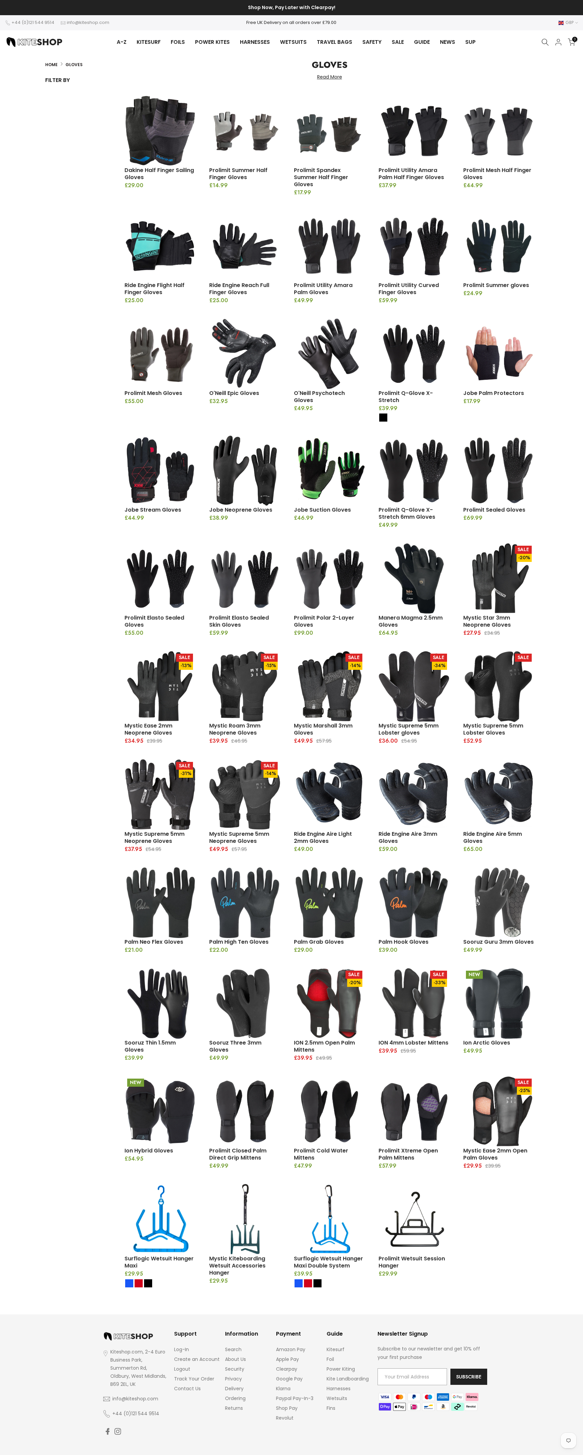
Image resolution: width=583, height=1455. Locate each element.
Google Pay (289, 1378)
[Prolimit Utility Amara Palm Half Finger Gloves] (414, 131)
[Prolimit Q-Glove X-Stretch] (414, 354)
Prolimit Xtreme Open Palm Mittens (408, 1154)
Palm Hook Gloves (403, 941)
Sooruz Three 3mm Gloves (235, 1046)
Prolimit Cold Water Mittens (321, 1154)
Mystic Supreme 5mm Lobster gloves (409, 729)
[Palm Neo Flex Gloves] (160, 902)
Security (234, 1369)
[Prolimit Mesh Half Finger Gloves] (498, 131)
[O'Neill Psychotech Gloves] (329, 354)
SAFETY (372, 42)
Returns (234, 1408)
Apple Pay (287, 1359)
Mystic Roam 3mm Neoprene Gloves (234, 729)
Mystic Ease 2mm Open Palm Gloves (495, 1154)
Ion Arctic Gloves (486, 1042)
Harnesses (339, 1388)
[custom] (107, 1431)
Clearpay (286, 1369)
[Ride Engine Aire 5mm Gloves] (498, 794)
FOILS (178, 42)
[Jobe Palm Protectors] (498, 354)
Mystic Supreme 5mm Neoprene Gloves (154, 837)
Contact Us (187, 1388)
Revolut (285, 1418)
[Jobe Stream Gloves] (160, 470)
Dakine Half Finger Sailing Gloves (159, 174)
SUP (470, 42)
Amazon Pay (290, 1349)
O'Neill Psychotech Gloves (319, 397)
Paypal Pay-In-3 (294, 1398)
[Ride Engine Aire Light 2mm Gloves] (329, 794)
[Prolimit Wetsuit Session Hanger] (414, 1219)
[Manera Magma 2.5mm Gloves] (414, 578)
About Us (235, 1359)
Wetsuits (337, 1398)
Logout (182, 1369)
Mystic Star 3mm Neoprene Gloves (487, 621)
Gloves (74, 64)
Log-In (181, 1349)
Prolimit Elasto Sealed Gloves (154, 621)
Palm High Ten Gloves (239, 941)
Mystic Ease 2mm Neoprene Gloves (148, 729)
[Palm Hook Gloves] (414, 902)
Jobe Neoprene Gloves (240, 509)
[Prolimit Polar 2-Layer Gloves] (329, 578)
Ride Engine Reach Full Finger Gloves (239, 289)
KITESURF (149, 42)
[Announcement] (291, 8)
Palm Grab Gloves (319, 941)
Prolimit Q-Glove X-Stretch (406, 397)
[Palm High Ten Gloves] (244, 902)
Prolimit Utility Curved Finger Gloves (409, 289)
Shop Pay (287, 1408)
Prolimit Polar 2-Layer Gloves (324, 621)
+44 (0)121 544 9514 (32, 22)
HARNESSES (255, 42)
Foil (330, 1359)
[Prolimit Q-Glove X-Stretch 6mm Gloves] (414, 470)
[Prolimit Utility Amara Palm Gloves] (329, 246)
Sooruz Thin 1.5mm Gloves (150, 1046)
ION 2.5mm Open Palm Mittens (324, 1046)
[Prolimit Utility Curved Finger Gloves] (414, 246)
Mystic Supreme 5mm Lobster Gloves (493, 729)
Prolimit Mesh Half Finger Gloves (497, 174)
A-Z (122, 42)
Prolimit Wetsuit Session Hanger (412, 1262)
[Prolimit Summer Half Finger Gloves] (244, 131)
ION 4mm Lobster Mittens (413, 1042)
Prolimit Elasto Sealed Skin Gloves (239, 621)
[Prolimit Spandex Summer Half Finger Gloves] (329, 131)
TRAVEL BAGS (334, 42)
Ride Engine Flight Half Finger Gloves (154, 289)
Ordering (235, 1398)
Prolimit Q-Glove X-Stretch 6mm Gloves (407, 513)
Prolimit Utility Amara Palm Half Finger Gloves (411, 174)
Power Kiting (341, 1369)
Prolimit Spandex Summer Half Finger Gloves (321, 177)
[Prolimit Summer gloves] (498, 246)
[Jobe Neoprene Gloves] (244, 470)
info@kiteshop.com (88, 22)
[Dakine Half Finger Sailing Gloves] (160, 131)
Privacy (233, 1378)
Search (233, 1349)
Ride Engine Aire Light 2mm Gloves (323, 837)
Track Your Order (194, 1378)
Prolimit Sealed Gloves (494, 509)
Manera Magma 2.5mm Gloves (411, 621)
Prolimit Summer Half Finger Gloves (238, 174)
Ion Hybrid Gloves (148, 1150)
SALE (398, 42)
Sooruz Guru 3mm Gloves (498, 941)
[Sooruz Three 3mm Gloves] (244, 1003)
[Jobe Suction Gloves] (329, 470)
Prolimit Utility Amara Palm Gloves (323, 289)
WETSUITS (293, 42)
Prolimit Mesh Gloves (153, 393)
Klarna (283, 1388)
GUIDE (422, 42)
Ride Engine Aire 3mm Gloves (408, 837)
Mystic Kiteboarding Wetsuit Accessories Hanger (237, 1265)
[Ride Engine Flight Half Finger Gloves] (160, 246)
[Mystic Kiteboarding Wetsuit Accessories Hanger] (244, 1219)
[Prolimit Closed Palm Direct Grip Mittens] (244, 1111)
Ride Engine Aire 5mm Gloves (492, 837)
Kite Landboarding (348, 1378)
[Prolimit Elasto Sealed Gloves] (160, 578)
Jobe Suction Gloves (322, 509)
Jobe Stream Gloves (152, 509)
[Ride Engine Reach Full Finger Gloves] (244, 246)
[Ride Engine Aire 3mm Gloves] (414, 794)
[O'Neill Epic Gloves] (244, 354)
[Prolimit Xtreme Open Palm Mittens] (414, 1111)
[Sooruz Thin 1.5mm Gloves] (160, 1003)
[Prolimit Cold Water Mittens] (329, 1111)
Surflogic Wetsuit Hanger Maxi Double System (328, 1262)
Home (51, 64)
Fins (331, 1408)
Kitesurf (335, 1349)
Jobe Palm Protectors (493, 393)
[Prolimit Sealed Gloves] (498, 470)
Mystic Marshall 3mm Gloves (323, 729)
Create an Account (197, 1359)
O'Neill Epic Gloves (234, 393)
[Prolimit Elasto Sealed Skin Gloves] (244, 578)
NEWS (447, 42)
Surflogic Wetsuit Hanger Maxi (159, 1262)
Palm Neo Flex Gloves (153, 941)
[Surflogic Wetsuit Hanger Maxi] (160, 1219)
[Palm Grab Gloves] (329, 902)
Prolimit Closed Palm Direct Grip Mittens (238, 1154)
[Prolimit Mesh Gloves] (160, 354)
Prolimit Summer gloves (496, 285)
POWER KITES (212, 42)
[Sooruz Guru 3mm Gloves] (498, 902)
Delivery (234, 1388)
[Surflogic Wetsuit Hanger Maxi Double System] (329, 1219)
